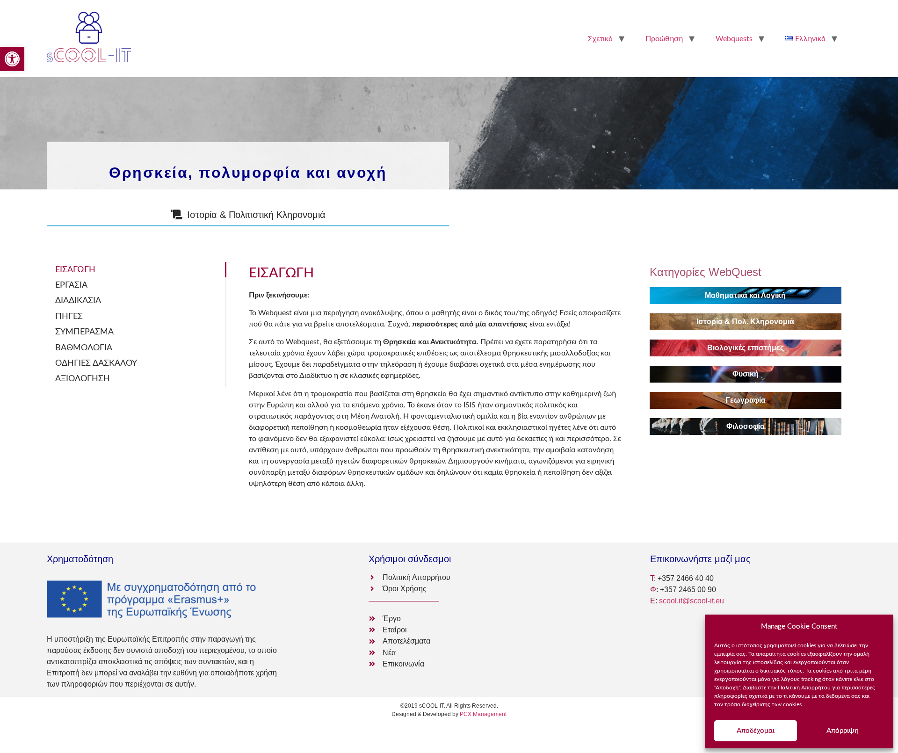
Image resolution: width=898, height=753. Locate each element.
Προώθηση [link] (664, 39)
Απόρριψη (842, 730)
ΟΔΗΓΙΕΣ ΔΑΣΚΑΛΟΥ (96, 363)
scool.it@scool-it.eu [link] (691, 601)
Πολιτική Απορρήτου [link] (804, 687)
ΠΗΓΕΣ (69, 316)
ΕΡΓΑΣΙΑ (71, 285)
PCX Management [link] (483, 714)
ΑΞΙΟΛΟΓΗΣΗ (82, 379)
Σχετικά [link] (600, 39)
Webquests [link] (734, 39)
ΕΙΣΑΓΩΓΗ (75, 270)
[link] (12, 59)
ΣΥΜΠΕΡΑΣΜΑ (84, 332)
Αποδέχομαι (756, 730)
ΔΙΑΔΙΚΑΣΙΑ (78, 300)
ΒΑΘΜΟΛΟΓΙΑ (83, 348)
